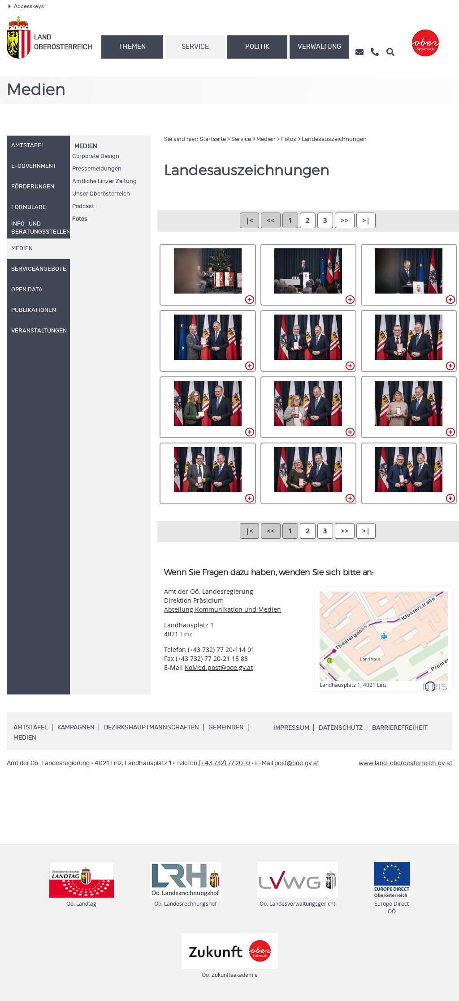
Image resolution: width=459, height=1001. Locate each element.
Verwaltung (319, 46)
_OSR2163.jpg (308, 473)
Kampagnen (76, 727)
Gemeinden (226, 727)
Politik (257, 46)
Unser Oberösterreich (101, 194)
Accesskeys (29, 6)
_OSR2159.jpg (207, 473)
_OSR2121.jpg (207, 341)
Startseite (212, 139)
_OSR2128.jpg (308, 341)
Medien (85, 146)
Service (195, 46)
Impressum (291, 728)
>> (345, 220)
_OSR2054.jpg (308, 275)
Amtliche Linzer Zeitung (104, 181)
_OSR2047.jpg (207, 275)
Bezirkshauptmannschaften (151, 727)
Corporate (95, 156)
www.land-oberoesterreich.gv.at (405, 763)
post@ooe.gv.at (296, 763)
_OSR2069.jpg (409, 275)
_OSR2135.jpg (409, 341)
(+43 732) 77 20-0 (224, 763)
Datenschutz (341, 728)
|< (249, 220)
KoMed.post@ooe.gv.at (219, 667)
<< (271, 220)
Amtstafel (30, 727)
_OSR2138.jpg (207, 407)
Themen (132, 46)
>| (366, 220)
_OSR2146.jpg (308, 407)
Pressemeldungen (96, 169)
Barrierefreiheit (400, 728)
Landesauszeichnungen (334, 139)
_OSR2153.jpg (409, 407)
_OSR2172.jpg (409, 473)
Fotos (79, 219)
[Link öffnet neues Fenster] (425, 37)
